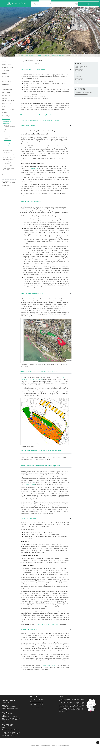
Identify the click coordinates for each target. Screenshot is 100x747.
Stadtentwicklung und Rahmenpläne (50, 55)
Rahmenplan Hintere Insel (9, 135)
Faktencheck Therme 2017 (9, 145)
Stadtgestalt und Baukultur (9, 166)
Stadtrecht (4, 73)
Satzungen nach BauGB (8, 155)
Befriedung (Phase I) (8, 143)
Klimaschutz (5, 175)
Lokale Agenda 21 (6, 185)
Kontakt (37, 745)
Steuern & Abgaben (6, 116)
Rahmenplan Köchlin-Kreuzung (8, 137)
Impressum (54, 745)
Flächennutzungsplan (8, 150)
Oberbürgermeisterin (7, 64)
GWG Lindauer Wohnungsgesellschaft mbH (8, 181)
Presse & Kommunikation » (81, 66)
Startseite (19, 55)
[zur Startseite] (16, 3)
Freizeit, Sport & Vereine (8, 109)
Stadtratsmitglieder (6, 76)
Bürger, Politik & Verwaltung (28, 55)
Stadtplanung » (78, 76)
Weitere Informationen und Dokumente (8, 168)
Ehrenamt (4, 112)
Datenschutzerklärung (45, 745)
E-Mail (76, 73)
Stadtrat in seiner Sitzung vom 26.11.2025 (46, 624)
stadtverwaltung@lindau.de (12, 729)
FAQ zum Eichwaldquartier (72, 55)
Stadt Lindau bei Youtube (36, 707)
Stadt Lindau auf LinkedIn (36, 704)
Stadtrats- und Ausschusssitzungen (7, 80)
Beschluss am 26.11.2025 (50, 666)
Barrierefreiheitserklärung (63, 745)
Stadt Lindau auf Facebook (36, 699)
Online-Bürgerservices (7, 67)
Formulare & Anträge (7, 92)
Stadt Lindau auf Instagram (36, 702)
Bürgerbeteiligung (6, 70)
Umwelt (4, 178)
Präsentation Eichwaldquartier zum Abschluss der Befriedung (84, 93)
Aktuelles (4, 61)
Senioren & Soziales (6, 103)
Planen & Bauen (38, 55)
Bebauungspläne (7, 152)
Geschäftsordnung (30, 484)
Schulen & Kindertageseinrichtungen (8, 99)
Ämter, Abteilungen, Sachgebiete (6, 85)
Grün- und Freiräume (8, 159)
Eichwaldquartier (62, 55)
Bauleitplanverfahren (32, 168)
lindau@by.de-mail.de (10, 735)
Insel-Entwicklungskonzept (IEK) (9, 130)
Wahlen (3, 106)
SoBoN (5, 133)
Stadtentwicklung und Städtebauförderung (8, 162)
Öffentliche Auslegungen (9, 157)
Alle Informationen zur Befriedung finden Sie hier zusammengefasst (40, 120)
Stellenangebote (6, 95)
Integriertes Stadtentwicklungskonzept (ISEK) (9, 127)
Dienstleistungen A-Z (7, 89)
